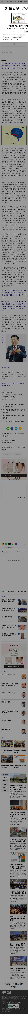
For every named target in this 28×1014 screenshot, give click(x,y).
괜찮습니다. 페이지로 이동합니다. (10, 39)
